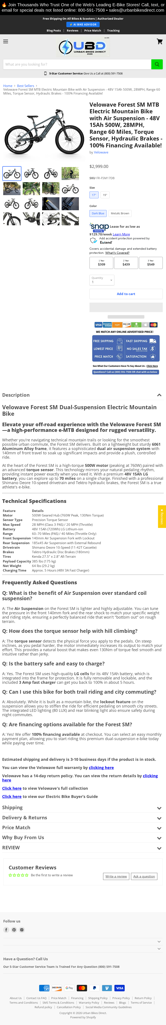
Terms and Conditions (24, 1002)
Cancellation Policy (69, 1007)
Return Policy (143, 998)
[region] (83, 7)
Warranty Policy (89, 1002)
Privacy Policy (121, 998)
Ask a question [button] (144, 876)
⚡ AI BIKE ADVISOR (83, 24)
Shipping (12, 807)
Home (7, 86)
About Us (16, 998)
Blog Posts (54, 30)
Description (16, 395)
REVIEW (11, 847)
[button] (126, 307)
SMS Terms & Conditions (58, 1002)
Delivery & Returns (24, 817)
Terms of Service (141, 1002)
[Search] (157, 64)
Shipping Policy (98, 998)
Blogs (122, 1002)
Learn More (121, 234)
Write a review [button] (116, 876)
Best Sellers (25, 86)
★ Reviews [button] (162, 516)
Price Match (92, 30)
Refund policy (43, 1007)
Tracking (113, 30)
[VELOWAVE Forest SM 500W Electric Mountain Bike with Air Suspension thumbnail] (12, 173)
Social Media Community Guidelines (109, 1007)
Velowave (101, 152)
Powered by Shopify (83, 1017)
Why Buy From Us (23, 837)
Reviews (72, 30)
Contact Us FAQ (36, 998)
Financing (77, 998)
